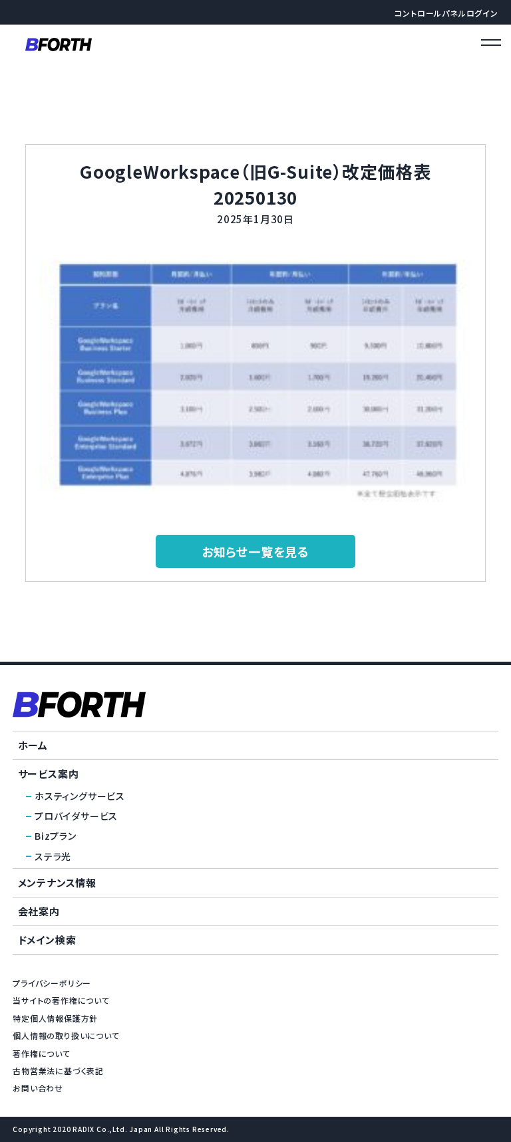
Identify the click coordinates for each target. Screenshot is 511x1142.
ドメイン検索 (47, 940)
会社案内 (39, 911)
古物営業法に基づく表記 (58, 1070)
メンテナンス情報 (57, 883)
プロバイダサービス (76, 815)
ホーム (33, 745)
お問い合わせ (38, 1088)
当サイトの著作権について (61, 1000)
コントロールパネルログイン (446, 13)
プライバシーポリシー (52, 983)
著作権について (42, 1053)
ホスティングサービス (80, 796)
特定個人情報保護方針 (55, 1018)
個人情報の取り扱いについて (66, 1035)
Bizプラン (56, 835)
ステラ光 (53, 856)
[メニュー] (491, 44)
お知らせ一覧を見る (255, 551)
